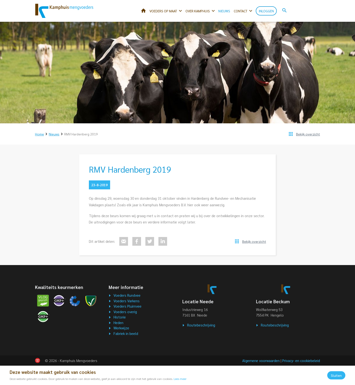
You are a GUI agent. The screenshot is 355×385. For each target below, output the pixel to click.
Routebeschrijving (201, 325)
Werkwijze (121, 328)
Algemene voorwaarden (261, 360)
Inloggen (266, 11)
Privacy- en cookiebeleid (301, 360)
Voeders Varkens (127, 300)
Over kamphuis (197, 11)
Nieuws (224, 11)
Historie (120, 317)
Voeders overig (125, 311)
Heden (118, 322)
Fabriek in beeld (126, 333)
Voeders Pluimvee (128, 306)
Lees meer (180, 379)
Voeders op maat (163, 11)
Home (143, 10)
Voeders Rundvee (127, 295)
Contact (240, 11)
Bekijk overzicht (308, 134)
